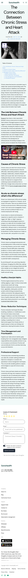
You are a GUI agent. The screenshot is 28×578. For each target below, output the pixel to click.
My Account (4, 514)
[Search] (23, 2)
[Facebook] (2, 575)
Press (2, 533)
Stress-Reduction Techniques (12, 75)
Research (3, 118)
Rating (5, 414)
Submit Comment (9, 450)
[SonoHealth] (14, 2)
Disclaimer (11, 572)
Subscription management (8, 517)
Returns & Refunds (5, 568)
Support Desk (4, 505)
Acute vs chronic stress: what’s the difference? (14, 70)
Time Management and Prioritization (13, 76)
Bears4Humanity (5, 530)
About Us (3, 491)
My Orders (4, 511)
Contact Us (4, 508)
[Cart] (26, 2)
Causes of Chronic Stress (9, 69)
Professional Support (10, 78)
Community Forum (6, 498)
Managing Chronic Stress (9, 72)
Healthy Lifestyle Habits (10, 73)
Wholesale (4, 524)
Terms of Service (21, 568)
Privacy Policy (4, 572)
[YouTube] (8, 575)
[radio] (4, 416)
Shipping (14, 568)
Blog (2, 495)
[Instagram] (5, 575)
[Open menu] (2, 2)
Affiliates (3, 527)
